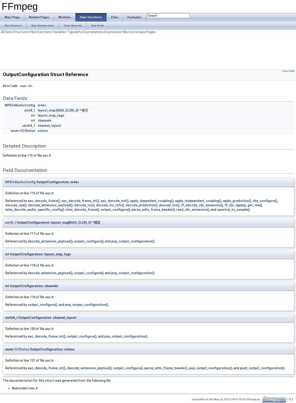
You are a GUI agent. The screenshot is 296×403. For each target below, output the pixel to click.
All (2, 32)
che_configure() (265, 201)
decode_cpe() (16, 205)
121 (32, 360)
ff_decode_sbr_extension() (202, 205)
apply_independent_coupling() (198, 201)
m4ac (42, 105)
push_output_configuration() (262, 368)
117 (32, 234)
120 (32, 329)
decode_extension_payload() (50, 205)
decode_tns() (169, 205)
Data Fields (288, 71)
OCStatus (27, 131)
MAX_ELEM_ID (68, 110)
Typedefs (74, 32)
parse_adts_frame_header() (153, 209)
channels (45, 120)
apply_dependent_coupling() (152, 201)
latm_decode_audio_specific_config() (34, 209)
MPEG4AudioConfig (20, 105)
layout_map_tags (51, 115)
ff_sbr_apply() (235, 205)
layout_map (47, 110)
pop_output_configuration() (132, 241)
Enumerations (93, 32)
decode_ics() (84, 205)
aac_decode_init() (115, 201)
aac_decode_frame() (44, 201)
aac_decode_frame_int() (80, 201)
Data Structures (17, 32)
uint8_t (29, 110)
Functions (44, 32)
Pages (151, 32)
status (43, 131)
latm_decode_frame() (82, 209)
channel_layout (49, 125)
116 (32, 193)
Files (33, 32)
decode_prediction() (141, 205)
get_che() (254, 205)
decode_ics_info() (110, 205)
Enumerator (113, 32)
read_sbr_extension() (192, 209)
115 (30, 155)
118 (32, 265)
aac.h (26, 86)
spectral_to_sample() (233, 209)
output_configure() (115, 209)
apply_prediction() (237, 201)
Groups (140, 32)
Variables (60, 32)
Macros (128, 32)
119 (32, 297)
